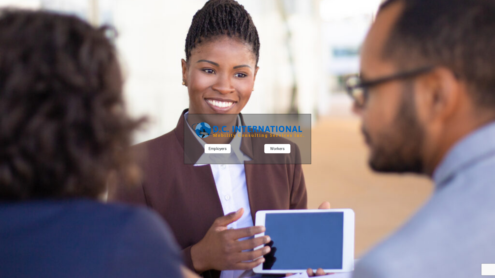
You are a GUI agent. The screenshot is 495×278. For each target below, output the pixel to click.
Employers (217, 148)
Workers (277, 148)
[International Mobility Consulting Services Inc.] (247, 132)
